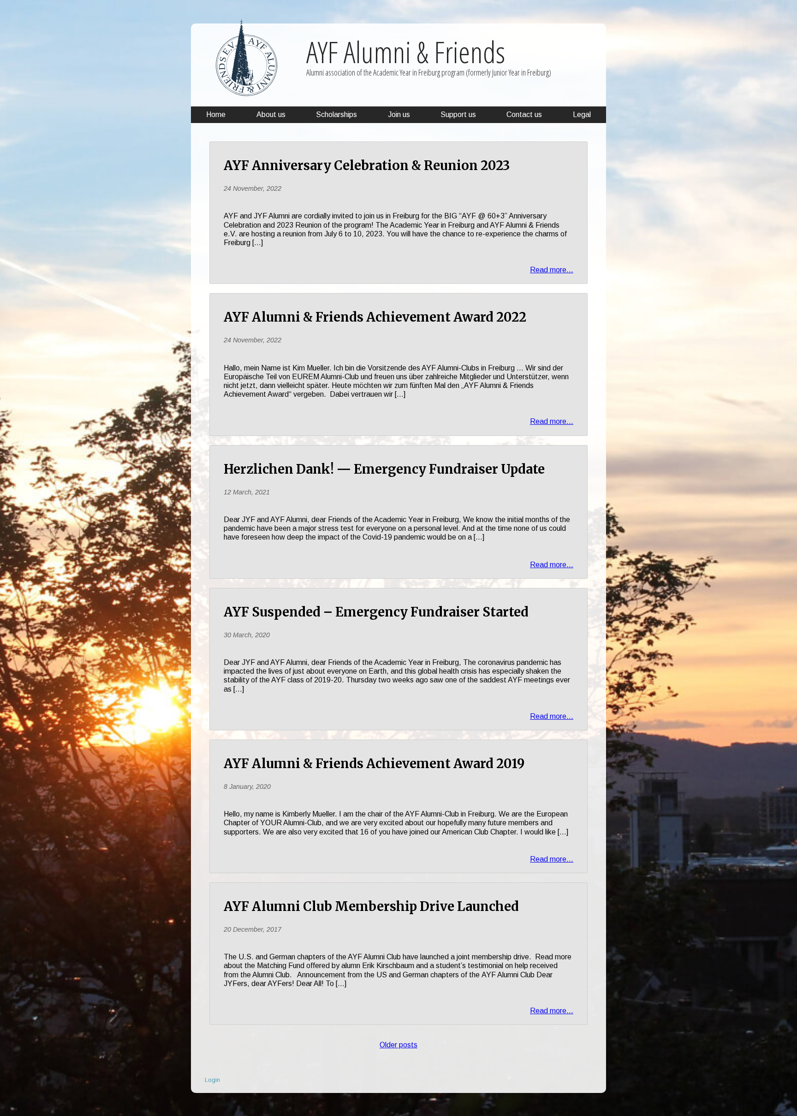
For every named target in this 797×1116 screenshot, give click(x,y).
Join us (399, 114)
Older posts (398, 1045)
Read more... (551, 270)
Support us (458, 114)
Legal (582, 114)
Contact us (524, 114)
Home (216, 114)
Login (212, 1079)
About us (270, 114)
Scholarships (336, 114)
